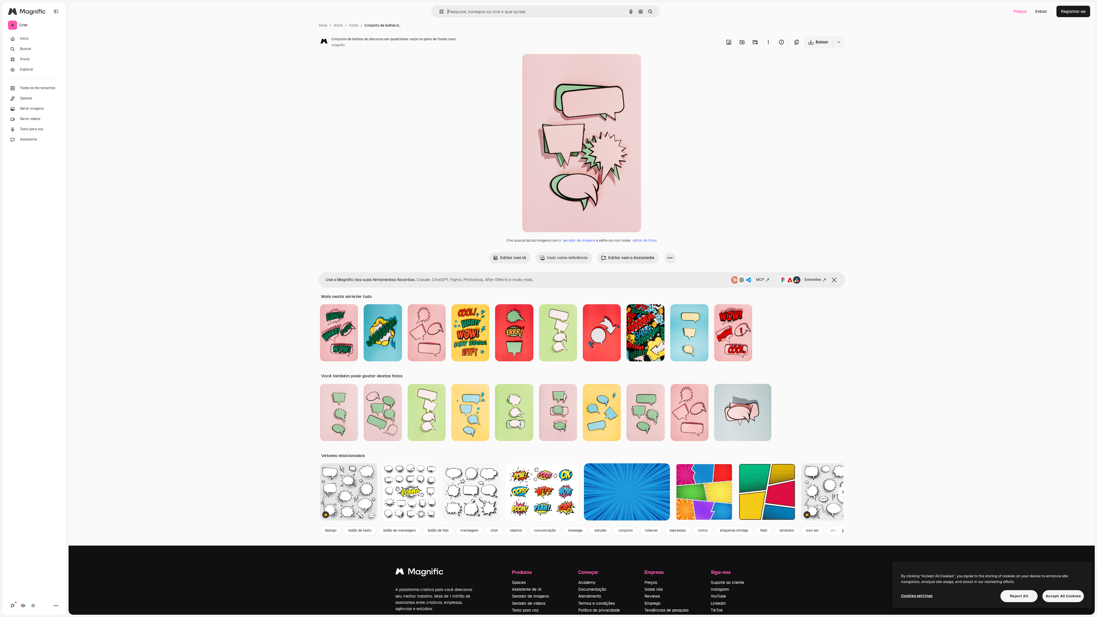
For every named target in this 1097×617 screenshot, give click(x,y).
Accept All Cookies (1063, 596)
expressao (678, 530)
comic (703, 530)
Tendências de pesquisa (666, 610)
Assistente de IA (526, 589)
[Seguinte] (843, 491)
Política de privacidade (599, 610)
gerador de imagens (579, 240)
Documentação (592, 589)
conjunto (625, 530)
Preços (1020, 11)
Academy (587, 582)
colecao (651, 530)
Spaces (519, 582)
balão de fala (438, 530)
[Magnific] (419, 572)
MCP (760, 279)
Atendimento (589, 596)
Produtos (522, 572)
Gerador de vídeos (528, 603)
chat (494, 530)
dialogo (331, 530)
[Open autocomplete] (439, 11)
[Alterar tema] (33, 605)
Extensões (812, 279)
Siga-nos (720, 572)
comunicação (545, 530)
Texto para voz (525, 610)
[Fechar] (834, 280)
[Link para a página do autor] (324, 42)
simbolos (787, 530)
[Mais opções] (768, 42)
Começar (588, 572)
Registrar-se (1073, 11)
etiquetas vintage (734, 530)
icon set (812, 530)
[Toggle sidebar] (56, 11)
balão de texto (360, 530)
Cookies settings (916, 595)
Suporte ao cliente (727, 582)
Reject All (1019, 596)
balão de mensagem (399, 530)
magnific (338, 45)
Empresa (654, 572)
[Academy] (22, 605)
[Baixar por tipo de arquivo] (838, 42)
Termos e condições (596, 603)
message (575, 530)
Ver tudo (363, 296)
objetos (516, 530)
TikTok (717, 610)
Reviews (652, 596)
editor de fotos (644, 240)
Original (559, 65)
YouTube (718, 596)
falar (764, 530)
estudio (600, 530)
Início (323, 25)
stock (338, 25)
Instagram (720, 589)
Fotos (353, 25)
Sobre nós (653, 589)
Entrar (1041, 11)
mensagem (470, 530)
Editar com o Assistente (631, 257)
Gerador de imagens (530, 596)
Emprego (652, 603)
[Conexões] (12, 605)
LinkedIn (718, 603)
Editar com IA (513, 257)
